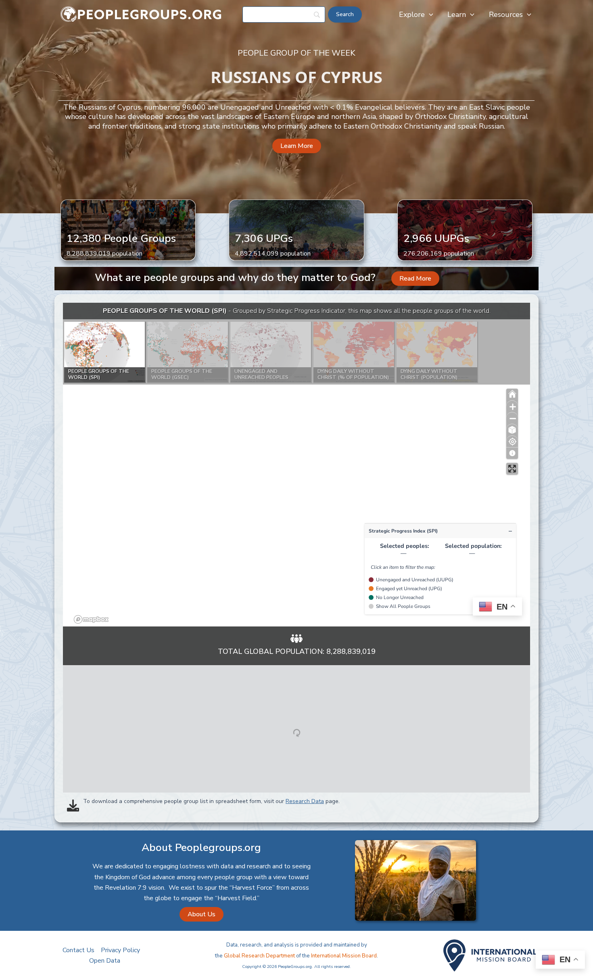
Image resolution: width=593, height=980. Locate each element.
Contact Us (78, 950)
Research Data (305, 801)
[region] (296, 464)
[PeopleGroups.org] (141, 14)
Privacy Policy (120, 950)
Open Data (104, 960)
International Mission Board (344, 955)
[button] (429, 14)
